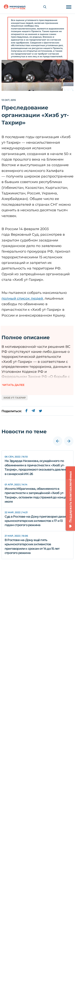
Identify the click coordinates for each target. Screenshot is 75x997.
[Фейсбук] (27, 411)
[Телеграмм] (33, 411)
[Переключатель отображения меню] (68, 7)
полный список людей (22, 298)
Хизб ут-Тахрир (14, 397)
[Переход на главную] (14, 7)
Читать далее (13, 385)
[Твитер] (40, 411)
